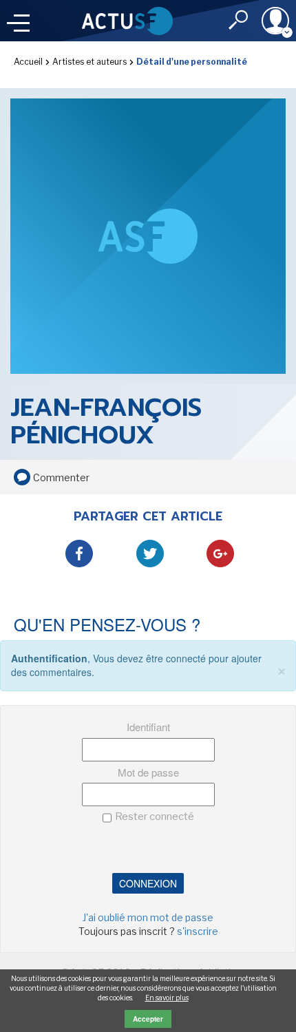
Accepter (148, 1019)
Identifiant (148, 726)
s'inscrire (197, 931)
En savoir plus (167, 997)
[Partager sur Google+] (220, 553)
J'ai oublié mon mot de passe (148, 917)
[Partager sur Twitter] (150, 553)
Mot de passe (148, 772)
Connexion (148, 883)
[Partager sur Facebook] (79, 553)
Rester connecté (154, 816)
